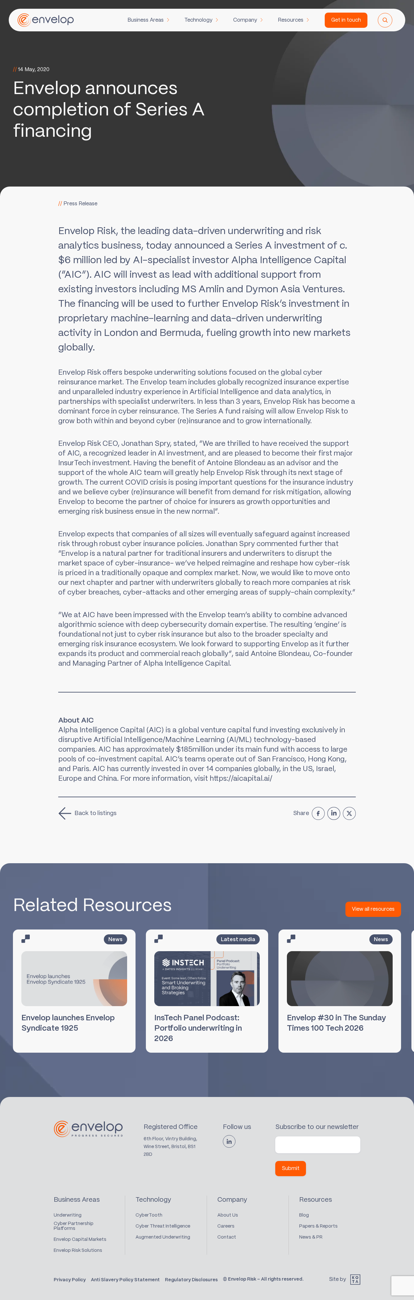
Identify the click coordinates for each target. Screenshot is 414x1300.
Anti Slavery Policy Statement (125, 1280)
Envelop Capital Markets (80, 1239)
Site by (337, 1279)
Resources (290, 20)
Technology (198, 20)
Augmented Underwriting (163, 1237)
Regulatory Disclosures (191, 1280)
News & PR (310, 1237)
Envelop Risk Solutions (78, 1250)
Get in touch (346, 20)
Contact (226, 1237)
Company (245, 20)
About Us (227, 1215)
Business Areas (145, 20)
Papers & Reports (318, 1226)
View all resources (373, 909)
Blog (304, 1215)
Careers (225, 1226)
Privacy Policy (70, 1280)
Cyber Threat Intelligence (163, 1226)
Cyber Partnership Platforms (73, 1226)
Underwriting (68, 1215)
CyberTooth (149, 1215)
